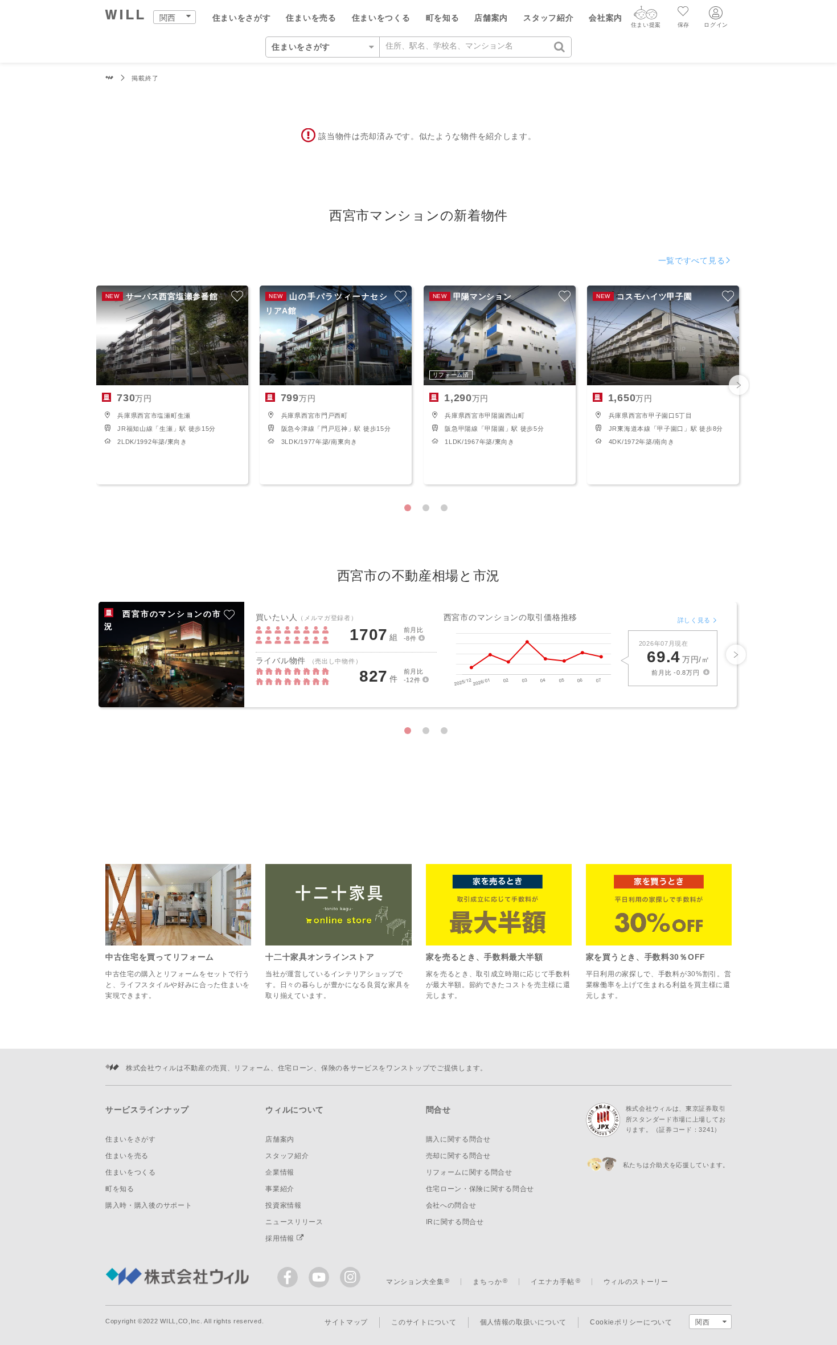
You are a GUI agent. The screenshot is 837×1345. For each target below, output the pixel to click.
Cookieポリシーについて (631, 1322)
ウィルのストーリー (636, 1282)
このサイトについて (423, 1322)
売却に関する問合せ (458, 1156)
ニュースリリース (294, 1222)
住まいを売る (311, 17)
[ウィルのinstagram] (350, 1277)
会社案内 (605, 17)
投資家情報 (283, 1205)
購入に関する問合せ (458, 1139)
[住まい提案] (646, 15)
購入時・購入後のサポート (148, 1205)
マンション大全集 (415, 1282)
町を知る (442, 17)
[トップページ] (125, 16)
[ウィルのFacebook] (290, 1280)
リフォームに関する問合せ (469, 1172)
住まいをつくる (381, 17)
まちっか (487, 1282)
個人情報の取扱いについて (523, 1322)
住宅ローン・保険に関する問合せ (480, 1189)
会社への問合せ (451, 1205)
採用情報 (281, 1238)
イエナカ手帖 (552, 1282)
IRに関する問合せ (455, 1222)
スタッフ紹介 (548, 17)
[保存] (684, 12)
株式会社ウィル (109, 78)
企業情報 (279, 1172)
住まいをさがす (241, 17)
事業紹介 (279, 1189)
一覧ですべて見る (691, 260)
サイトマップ (346, 1322)
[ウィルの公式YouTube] (321, 1280)
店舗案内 (491, 17)
